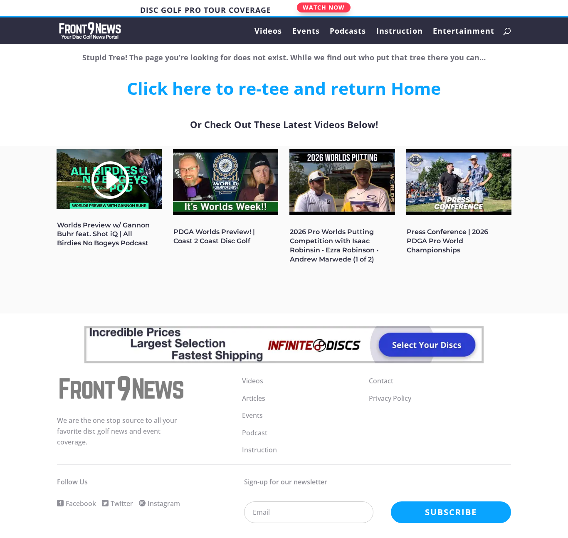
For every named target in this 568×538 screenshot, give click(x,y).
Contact (381, 380)
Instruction (399, 32)
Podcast (254, 432)
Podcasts (348, 32)
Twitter (122, 503)
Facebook (81, 503)
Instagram (164, 503)
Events (306, 32)
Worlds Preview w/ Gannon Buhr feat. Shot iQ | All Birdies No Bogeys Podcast (103, 234)
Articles (253, 398)
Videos (268, 32)
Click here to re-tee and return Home (284, 88)
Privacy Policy (390, 398)
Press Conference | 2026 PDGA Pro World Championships (447, 241)
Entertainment (463, 32)
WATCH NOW (324, 7)
